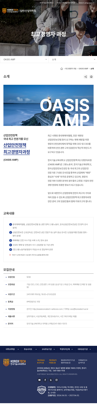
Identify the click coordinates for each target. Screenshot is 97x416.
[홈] (61, 68)
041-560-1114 (59, 371)
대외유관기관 (83, 349)
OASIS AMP (83, 69)
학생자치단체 (65, 349)
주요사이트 (28, 349)
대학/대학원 (10, 349)
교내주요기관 (47, 349)
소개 (92, 69)
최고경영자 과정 (70, 69)
